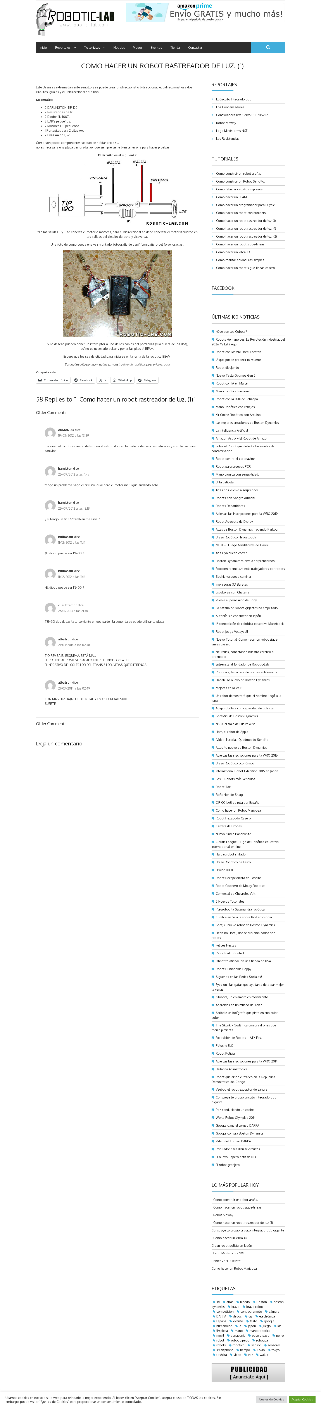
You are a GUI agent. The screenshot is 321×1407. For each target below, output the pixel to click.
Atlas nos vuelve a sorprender (237, 490)
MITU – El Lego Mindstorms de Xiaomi (242, 545)
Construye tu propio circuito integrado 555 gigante (248, 1230)
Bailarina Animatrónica (231, 1069)
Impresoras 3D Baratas (232, 584)
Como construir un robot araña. (237, 173)
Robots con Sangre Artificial (235, 498)
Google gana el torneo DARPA (237, 1125)
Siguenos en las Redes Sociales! (239, 977)
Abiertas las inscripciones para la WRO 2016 (247, 755)
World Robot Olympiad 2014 (235, 1117)
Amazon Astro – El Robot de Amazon (242, 438)
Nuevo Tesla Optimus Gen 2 (235, 375)
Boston (262, 1302)
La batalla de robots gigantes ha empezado (247, 608)
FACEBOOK (223, 288)
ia (240, 1326)
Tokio (261, 1350)
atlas (229, 1302)
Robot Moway (225, 123)
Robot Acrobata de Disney (234, 521)
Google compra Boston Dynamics (240, 1133)
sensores (274, 1345)
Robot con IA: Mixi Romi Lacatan (238, 352)
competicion (225, 1311)
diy (250, 1316)
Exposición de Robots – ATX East (239, 1038)
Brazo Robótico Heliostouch (236, 537)
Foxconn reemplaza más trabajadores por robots (250, 569)
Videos (138, 47)
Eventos (156, 47)
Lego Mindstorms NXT (231, 131)
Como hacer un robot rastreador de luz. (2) (245, 236)
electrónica (267, 1316)
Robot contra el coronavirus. (236, 458)
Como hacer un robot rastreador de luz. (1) (245, 228)
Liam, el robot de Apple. (232, 732)
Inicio (43, 47)
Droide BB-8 (224, 870)
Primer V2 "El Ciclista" (227, 1261)
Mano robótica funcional (233, 391)
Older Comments (51, 412)
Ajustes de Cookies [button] (271, 1399)
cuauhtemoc (67, 605)
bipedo (245, 1302)
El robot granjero (228, 1165)
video (237, 1355)
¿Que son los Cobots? (231, 331)
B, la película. (225, 482)
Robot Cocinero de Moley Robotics (240, 886)
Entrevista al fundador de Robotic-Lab (242, 664)
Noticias (119, 47)
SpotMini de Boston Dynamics (237, 716)
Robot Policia (225, 1053)
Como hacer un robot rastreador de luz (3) (245, 220)
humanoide (224, 1326)
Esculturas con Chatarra (232, 592)
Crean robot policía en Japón (232, 1245)
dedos (237, 1316)
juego (267, 1326)
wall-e (264, 1355)
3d (218, 1302)
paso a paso (260, 1335)
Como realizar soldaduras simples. (239, 260)
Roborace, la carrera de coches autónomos (246, 672)
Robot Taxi (223, 787)
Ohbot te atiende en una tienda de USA (243, 961)
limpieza (222, 1331)
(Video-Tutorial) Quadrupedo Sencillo (242, 739)
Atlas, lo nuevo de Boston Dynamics (241, 747)
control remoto (251, 1311)
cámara (274, 1311)
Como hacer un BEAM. (231, 197)
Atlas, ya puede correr (231, 553)
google (269, 1321)
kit (279, 1326)
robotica (262, 1340)
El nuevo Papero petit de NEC (236, 1157)
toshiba (221, 1355)
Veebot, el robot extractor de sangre (242, 1089)
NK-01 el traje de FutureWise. (236, 724)
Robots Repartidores (230, 506)
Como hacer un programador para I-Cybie (244, 205)
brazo (235, 1307)
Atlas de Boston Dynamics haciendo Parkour (247, 529)
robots (221, 1345)
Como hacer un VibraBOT (233, 252)
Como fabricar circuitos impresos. (239, 189)
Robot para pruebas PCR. (234, 466)
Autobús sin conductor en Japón (238, 616)
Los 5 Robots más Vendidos (235, 779)
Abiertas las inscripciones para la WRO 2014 (247, 1061)
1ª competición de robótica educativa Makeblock (250, 624)
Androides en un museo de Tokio (239, 1005)
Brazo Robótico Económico (235, 763)
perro (280, 1335)
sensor (256, 1345)
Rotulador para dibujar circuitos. (238, 1149)
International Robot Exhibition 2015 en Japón (247, 771)
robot (220, 1340)
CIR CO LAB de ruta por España (237, 802)
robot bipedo (240, 1340)
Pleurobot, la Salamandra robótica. (241, 909)
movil (220, 1335)
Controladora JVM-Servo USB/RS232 (241, 115)
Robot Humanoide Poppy (233, 969)
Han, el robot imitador (231, 854)
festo (253, 1321)
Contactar (195, 47)
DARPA (221, 1316)
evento (238, 1321)
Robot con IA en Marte (232, 383)
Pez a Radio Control (230, 953)
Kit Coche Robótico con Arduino (238, 415)
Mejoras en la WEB (229, 688)
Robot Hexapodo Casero (233, 818)
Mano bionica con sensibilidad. (237, 474)
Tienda (175, 47)
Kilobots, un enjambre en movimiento (242, 997)
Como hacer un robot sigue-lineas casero (244, 268)
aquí (167, 364)
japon (252, 1326)
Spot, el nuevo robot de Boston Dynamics (245, 925)
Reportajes (63, 47)
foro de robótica (134, 364)
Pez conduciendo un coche (235, 1110)
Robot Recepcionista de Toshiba (239, 878)
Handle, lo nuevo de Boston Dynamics (243, 680)
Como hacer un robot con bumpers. (240, 213)
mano (239, 1331)
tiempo (245, 1350)
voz (250, 1355)
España (221, 1321)
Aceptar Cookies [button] (302, 1399)
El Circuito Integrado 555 (233, 99)
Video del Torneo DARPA (233, 1141)
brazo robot (254, 1307)
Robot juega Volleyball (232, 631)
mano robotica (260, 1331)
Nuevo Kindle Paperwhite (233, 834)
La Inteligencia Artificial (232, 430)
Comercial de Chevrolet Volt (235, 893)
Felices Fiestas (226, 945)
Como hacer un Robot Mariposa (238, 810)
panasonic (238, 1335)
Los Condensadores (229, 107)
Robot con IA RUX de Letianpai (237, 399)
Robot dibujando (227, 367)
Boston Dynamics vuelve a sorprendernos (245, 561)
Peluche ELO (224, 1045)
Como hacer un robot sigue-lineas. (239, 244)
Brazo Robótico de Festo (233, 862)
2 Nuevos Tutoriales (230, 901)
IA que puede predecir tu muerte (238, 360)
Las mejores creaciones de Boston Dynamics (247, 422)
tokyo (276, 1350)
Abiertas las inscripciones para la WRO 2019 (247, 514)
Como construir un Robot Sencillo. (239, 181)
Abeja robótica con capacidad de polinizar (245, 708)
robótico (239, 1345)
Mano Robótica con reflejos (235, 407)
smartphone (224, 1350)
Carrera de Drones (229, 826)
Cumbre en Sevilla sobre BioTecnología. (244, 917)
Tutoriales (92, 47)
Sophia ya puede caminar (233, 576)
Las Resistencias (226, 138)
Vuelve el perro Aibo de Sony (236, 600)
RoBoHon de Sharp (229, 795)
